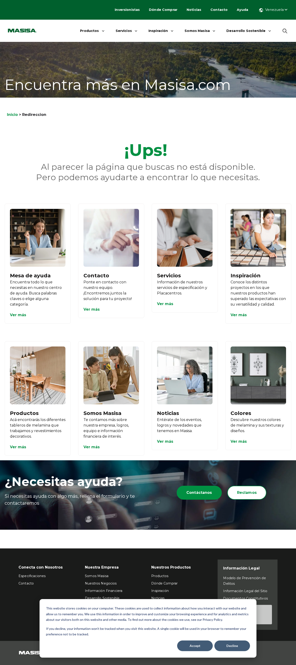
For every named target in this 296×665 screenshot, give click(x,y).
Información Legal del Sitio (245, 591)
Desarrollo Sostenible (245, 31)
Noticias (194, 10)
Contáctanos (199, 492)
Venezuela (275, 9)
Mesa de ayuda (30, 275)
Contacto (219, 10)
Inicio (12, 114)
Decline (232, 646)
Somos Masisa (197, 31)
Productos (89, 31)
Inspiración (158, 31)
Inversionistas (127, 10)
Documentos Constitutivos (245, 598)
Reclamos (247, 492)
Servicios (124, 31)
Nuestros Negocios (101, 583)
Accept (195, 646)
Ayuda (242, 10)
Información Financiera (103, 591)
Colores (241, 413)
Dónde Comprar (163, 10)
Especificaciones (32, 576)
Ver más (18, 315)
